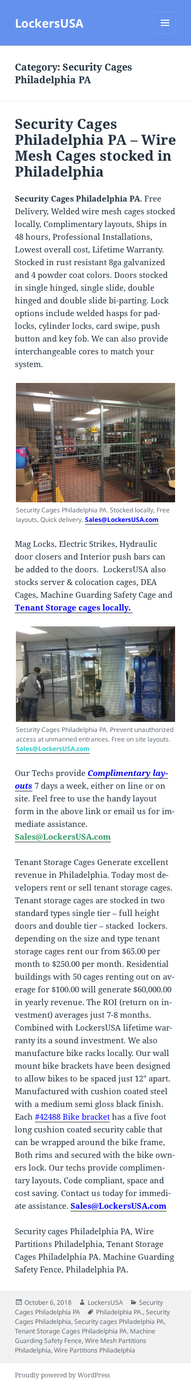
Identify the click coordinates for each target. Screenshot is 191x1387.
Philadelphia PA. (119, 1311)
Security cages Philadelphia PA (119, 1321)
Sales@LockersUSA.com (122, 519)
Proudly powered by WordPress (62, 1375)
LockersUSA (49, 23)
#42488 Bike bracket (72, 1116)
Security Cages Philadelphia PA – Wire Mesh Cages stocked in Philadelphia (95, 147)
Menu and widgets (165, 33)
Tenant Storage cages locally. (74, 607)
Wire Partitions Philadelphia (94, 1350)
